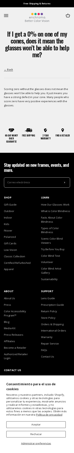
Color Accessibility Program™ (15, 313)
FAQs (44, 350)
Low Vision (10, 250)
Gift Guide (10, 204)
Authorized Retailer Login (16, 356)
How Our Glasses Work (55, 204)
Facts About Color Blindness (51, 219)
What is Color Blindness (55, 211)
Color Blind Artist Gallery (51, 270)
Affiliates (9, 341)
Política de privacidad (49, 414)
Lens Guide (48, 298)
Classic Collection (14, 256)
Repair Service (50, 343)
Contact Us (47, 356)
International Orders (53, 330)
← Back (8, 69)
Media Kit (9, 328)
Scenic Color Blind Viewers (52, 241)
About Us (9, 298)
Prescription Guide (52, 305)
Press (7, 305)
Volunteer (47, 262)
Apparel (9, 269)
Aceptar (36, 424)
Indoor (8, 217)
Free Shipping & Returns (37, 3)
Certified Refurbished (17, 263)
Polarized (10, 237)
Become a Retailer (15, 347)
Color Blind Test (50, 256)
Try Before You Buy (53, 249)
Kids (6, 224)
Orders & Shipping (52, 324)
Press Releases (13, 334)
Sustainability (49, 279)
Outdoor (9, 211)
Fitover (8, 230)
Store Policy (48, 318)
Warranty (47, 337)
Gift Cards (10, 243)
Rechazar (36, 434)
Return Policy (49, 311)
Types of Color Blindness (50, 230)
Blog (6, 322)
